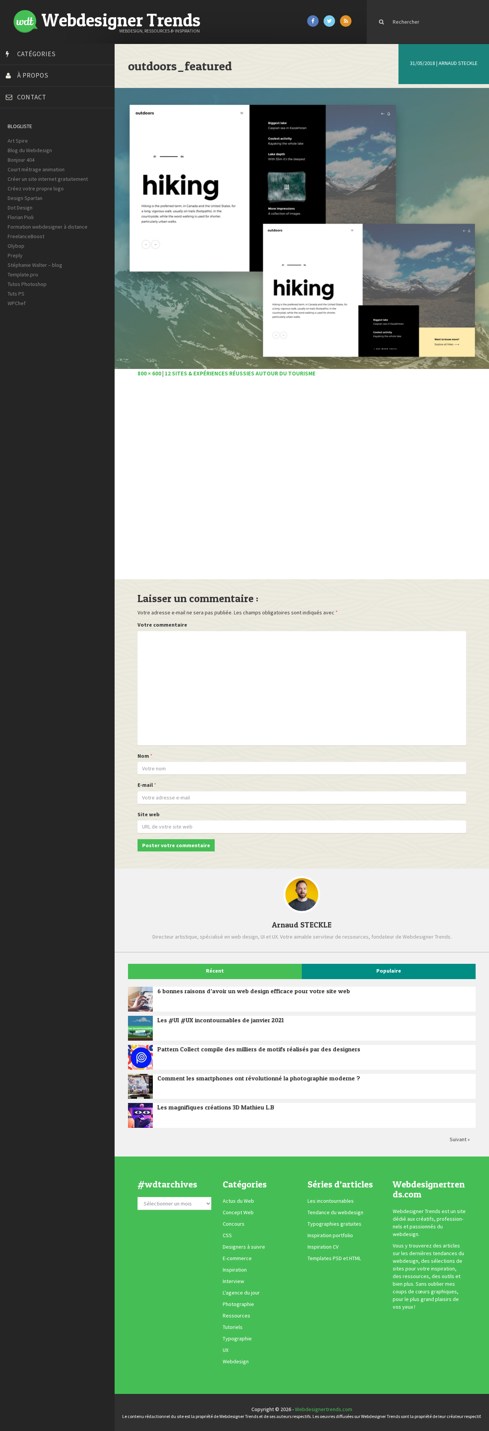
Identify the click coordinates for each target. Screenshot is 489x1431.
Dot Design (20, 207)
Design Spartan (25, 198)
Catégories (36, 54)
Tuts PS (16, 293)
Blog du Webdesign (30, 150)
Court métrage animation (36, 169)
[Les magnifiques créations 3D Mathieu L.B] (140, 1115)
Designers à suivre (244, 1246)
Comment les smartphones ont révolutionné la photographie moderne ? (258, 1078)
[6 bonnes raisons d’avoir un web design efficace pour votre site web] (140, 999)
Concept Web (238, 1212)
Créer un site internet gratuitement (48, 178)
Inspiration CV (323, 1246)
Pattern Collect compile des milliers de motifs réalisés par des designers (258, 1049)
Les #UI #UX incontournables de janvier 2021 (220, 1020)
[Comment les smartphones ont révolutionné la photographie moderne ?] (140, 1086)
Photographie (238, 1304)
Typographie (237, 1338)
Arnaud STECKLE (458, 63)
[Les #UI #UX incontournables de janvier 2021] (140, 1028)
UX (225, 1350)
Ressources (236, 1315)
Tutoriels (233, 1327)
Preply (15, 255)
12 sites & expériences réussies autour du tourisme (240, 373)
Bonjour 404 (21, 159)
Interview (233, 1281)
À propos (33, 75)
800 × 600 (149, 373)
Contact (31, 97)
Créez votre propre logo (36, 188)
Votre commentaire (162, 624)
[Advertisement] (302, 482)
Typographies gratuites (334, 1223)
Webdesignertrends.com (323, 1409)
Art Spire (18, 140)
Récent (215, 970)
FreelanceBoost (26, 236)
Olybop (16, 245)
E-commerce (237, 1258)
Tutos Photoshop (27, 284)
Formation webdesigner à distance (47, 226)
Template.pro (23, 274)
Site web (149, 814)
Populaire (388, 970)
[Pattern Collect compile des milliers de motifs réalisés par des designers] (140, 1057)
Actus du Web (238, 1200)
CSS (227, 1235)
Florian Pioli (21, 217)
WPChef (17, 303)
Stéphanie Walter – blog (35, 265)
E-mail (145, 784)
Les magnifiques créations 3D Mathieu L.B (215, 1107)
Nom (143, 755)
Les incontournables (331, 1200)
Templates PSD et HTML (334, 1258)
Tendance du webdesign (335, 1212)
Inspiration (235, 1269)
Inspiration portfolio (330, 1235)
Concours (233, 1223)
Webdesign (236, 1361)
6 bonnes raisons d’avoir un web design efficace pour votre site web (253, 991)
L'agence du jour (241, 1292)
